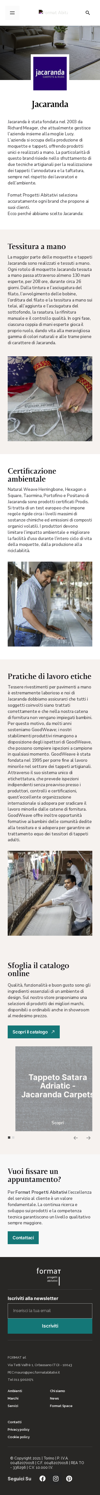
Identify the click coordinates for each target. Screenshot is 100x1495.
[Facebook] (42, 1478)
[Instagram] (56, 1478)
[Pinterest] (69, 1478)
